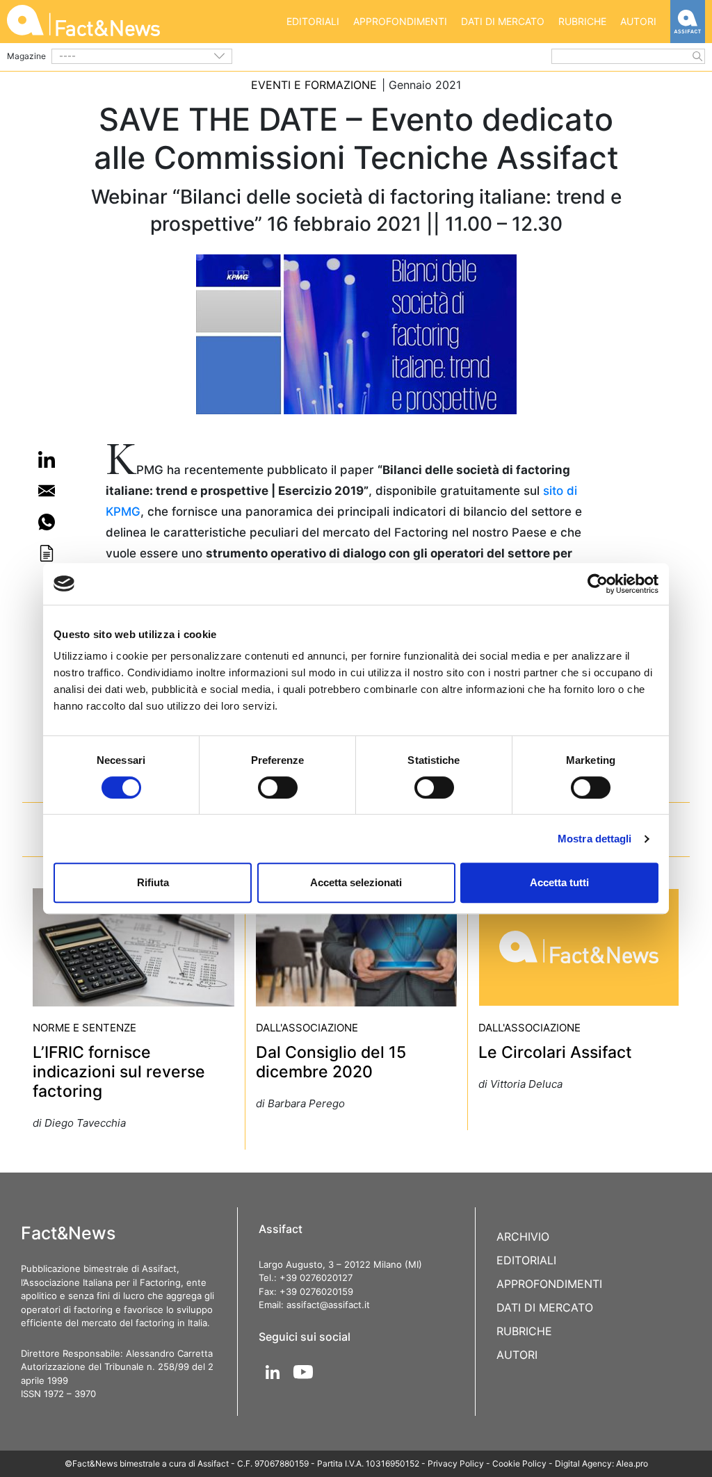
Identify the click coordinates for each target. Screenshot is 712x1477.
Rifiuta (153, 882)
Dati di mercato (502, 21)
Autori (638, 21)
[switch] (278, 787)
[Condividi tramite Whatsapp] (46, 522)
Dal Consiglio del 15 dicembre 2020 (331, 1062)
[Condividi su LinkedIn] (46, 459)
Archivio (522, 1236)
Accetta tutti (559, 882)
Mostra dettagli (595, 838)
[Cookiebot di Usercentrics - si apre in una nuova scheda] (597, 583)
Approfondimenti (400, 21)
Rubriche (582, 21)
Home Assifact (687, 21)
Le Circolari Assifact (555, 1052)
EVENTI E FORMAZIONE (314, 85)
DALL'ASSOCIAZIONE (307, 1027)
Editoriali (312, 21)
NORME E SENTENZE (84, 1027)
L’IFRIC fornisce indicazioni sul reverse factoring (119, 1072)
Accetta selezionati (356, 882)
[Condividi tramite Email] (46, 490)
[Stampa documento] (46, 553)
